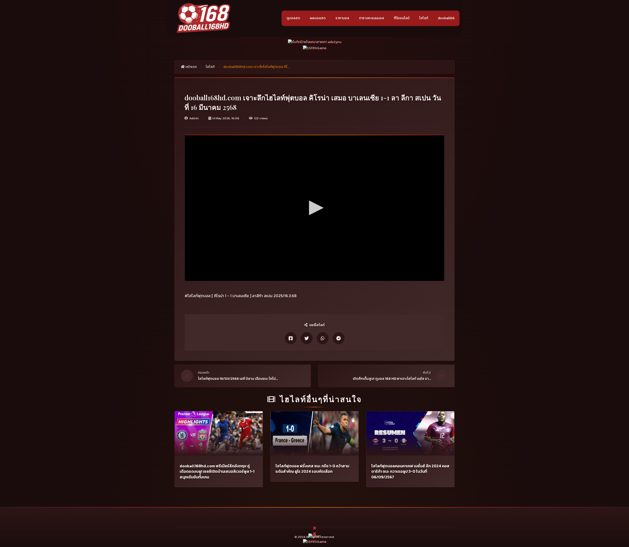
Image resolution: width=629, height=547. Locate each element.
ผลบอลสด (318, 18)
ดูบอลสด (293, 18)
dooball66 (446, 18)
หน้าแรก (191, 66)
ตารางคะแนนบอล (371, 18)
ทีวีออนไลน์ (401, 18)
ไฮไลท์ (423, 18)
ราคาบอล (342, 18)
